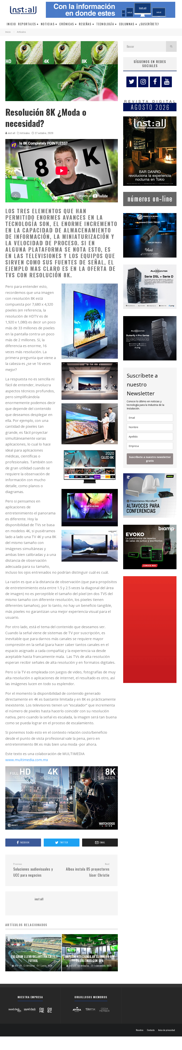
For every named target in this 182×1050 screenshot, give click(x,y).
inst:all (11, 133)
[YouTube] (167, 82)
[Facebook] (155, 82)
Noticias (48, 24)
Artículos (25, 133)
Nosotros (139, 1030)
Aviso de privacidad (166, 1030)
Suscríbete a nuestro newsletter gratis (150, 458)
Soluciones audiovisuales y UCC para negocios (33, 870)
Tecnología (105, 24)
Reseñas (85, 24)
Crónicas (66, 24)
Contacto (151, 1030)
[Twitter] (131, 82)
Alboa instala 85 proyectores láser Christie (87, 870)
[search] (171, 46)
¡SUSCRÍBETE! (149, 24)
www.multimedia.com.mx (26, 759)
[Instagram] (143, 82)
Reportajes (27, 24)
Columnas (127, 24)
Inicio (11, 24)
